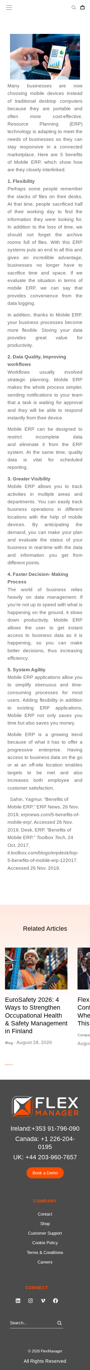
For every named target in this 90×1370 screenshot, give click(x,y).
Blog (9, 1042)
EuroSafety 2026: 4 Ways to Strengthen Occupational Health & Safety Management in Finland (36, 1015)
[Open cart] (82, 7)
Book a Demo (45, 1173)
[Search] (59, 1323)
